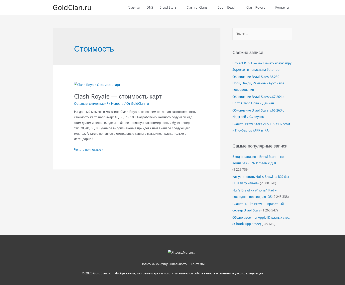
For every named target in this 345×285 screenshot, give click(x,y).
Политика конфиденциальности (164, 264)
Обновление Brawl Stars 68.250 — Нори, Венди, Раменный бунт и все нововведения (258, 83)
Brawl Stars (168, 7)
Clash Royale (255, 7)
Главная (134, 7)
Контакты (282, 7)
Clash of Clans (196, 7)
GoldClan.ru (72, 7)
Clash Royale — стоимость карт (118, 96)
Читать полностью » (88, 149)
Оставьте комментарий (91, 103)
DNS (150, 7)
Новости (117, 103)
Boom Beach (226, 7)
